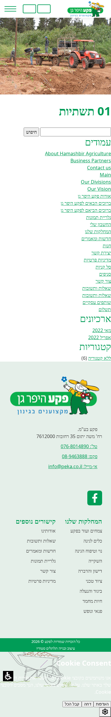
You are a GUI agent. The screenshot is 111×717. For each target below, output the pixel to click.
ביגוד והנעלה (91, 591)
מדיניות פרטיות (42, 581)
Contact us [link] (99, 167)
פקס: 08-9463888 (79, 456)
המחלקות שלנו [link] (98, 231)
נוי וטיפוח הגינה (88, 551)
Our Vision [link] (99, 189)
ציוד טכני (94, 581)
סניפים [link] (105, 274)
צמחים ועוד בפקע (86, 530)
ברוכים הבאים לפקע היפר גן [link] (86, 203)
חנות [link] (107, 245)
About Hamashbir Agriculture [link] (78, 153)
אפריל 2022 (99, 337)
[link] (58, 8)
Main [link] (105, 175)
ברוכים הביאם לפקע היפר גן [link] (86, 210)
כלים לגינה (92, 541)
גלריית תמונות (43, 561)
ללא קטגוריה (99, 358)
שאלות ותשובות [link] (96, 288)
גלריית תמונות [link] (98, 217)
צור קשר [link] (103, 281)
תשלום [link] (105, 309)
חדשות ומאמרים (41, 551)
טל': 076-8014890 (79, 446)
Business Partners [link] (90, 160)
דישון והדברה (90, 571)
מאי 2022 (101, 330)
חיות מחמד (92, 601)
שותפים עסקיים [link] (97, 302)
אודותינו (48, 530)
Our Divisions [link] (96, 182)
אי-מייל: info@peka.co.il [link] (72, 466)
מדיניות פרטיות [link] (97, 260)
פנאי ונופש (92, 611)
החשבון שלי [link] (100, 224)
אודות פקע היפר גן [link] (94, 196)
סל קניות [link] (103, 267)
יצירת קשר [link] (101, 252)
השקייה (95, 561)
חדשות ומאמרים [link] (96, 238)
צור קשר (48, 571)
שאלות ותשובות (41, 541)
